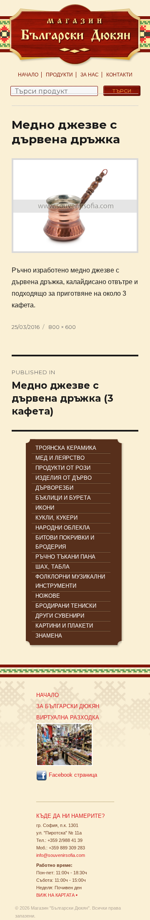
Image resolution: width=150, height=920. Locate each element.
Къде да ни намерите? (70, 816)
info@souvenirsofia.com (60, 855)
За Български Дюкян (67, 706)
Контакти (119, 75)
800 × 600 (62, 327)
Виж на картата (55, 895)
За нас (89, 75)
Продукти (59, 75)
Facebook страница (72, 775)
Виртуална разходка (67, 717)
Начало (28, 75)
